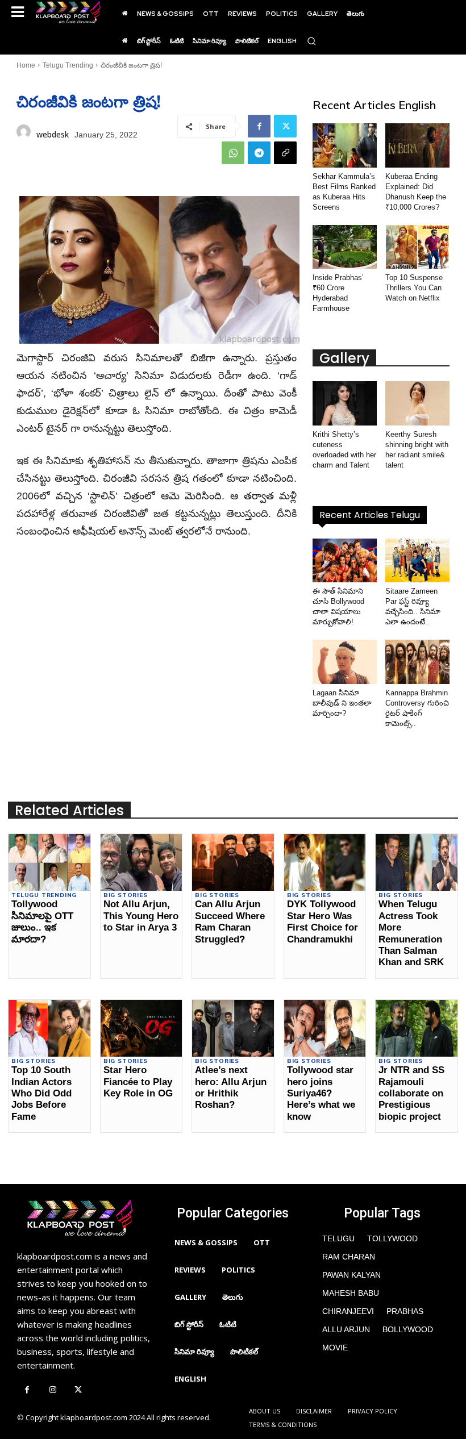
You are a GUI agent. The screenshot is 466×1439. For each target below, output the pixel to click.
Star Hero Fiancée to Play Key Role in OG (138, 1082)
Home (25, 65)
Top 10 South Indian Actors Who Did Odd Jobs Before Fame (41, 1093)
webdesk (52, 134)
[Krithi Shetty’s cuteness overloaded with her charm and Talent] (345, 403)
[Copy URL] (285, 152)
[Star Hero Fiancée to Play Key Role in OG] (141, 1028)
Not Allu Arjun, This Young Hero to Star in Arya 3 (140, 916)
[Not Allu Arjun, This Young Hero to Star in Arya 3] (141, 862)
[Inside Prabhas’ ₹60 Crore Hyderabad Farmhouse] (345, 247)
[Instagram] (53, 1390)
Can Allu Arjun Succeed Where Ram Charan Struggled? (230, 921)
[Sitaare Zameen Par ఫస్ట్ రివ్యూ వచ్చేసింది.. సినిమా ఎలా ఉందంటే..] (417, 561)
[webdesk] (23, 134)
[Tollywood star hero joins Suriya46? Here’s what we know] (324, 1028)
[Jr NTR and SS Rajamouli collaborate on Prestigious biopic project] (416, 1028)
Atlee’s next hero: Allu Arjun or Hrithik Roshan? (231, 1087)
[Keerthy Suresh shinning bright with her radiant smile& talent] (417, 403)
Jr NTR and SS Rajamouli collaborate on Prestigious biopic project (411, 1093)
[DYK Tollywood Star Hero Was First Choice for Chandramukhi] (324, 862)
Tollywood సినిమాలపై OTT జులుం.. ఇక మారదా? (42, 921)
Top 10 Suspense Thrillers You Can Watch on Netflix (414, 287)
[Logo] (68, 12)
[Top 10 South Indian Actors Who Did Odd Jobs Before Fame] (49, 1028)
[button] (311, 40)
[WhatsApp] (233, 152)
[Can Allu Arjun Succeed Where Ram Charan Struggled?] (232, 862)
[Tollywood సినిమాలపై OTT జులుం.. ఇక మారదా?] (49, 862)
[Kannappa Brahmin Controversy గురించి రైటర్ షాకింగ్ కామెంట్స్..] (417, 662)
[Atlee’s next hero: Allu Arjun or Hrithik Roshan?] (232, 1028)
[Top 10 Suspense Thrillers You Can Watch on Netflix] (417, 247)
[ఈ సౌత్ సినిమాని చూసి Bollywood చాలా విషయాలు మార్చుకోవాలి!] (345, 561)
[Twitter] (285, 126)
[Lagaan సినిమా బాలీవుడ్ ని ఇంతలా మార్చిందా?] (345, 662)
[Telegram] (259, 152)
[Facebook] (259, 126)
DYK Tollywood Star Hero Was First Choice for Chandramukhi (322, 921)
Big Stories (125, 895)
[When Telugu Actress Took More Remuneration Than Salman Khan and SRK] (416, 862)
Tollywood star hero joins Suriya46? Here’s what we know (321, 1093)
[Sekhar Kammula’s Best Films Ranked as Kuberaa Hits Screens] (345, 145)
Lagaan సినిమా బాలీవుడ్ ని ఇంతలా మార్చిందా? (342, 703)
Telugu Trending (68, 65)
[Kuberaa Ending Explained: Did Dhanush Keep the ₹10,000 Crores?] (417, 145)
